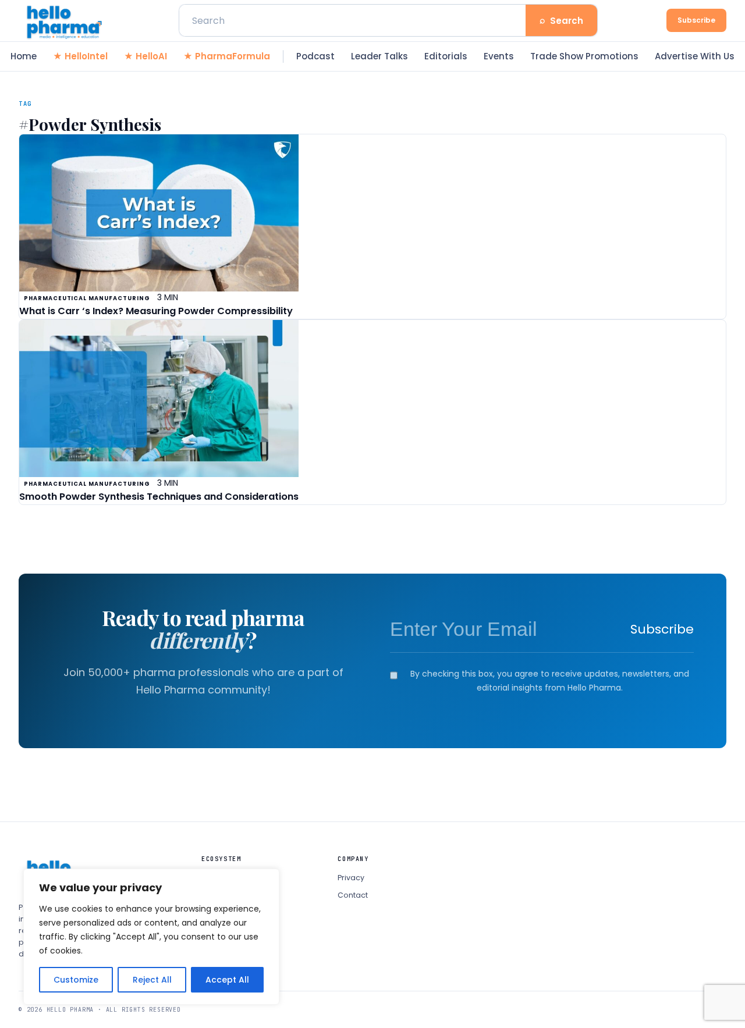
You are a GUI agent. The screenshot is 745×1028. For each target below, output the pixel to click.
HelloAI (151, 56)
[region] (151, 937)
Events (499, 56)
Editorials (445, 56)
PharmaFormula (232, 56)
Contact (353, 895)
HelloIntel (86, 56)
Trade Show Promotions (584, 56)
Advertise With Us (695, 56)
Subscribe (696, 20)
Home (23, 56)
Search (561, 20)
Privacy (351, 878)
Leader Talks (379, 56)
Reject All (152, 980)
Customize (76, 980)
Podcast (315, 56)
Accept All (227, 980)
